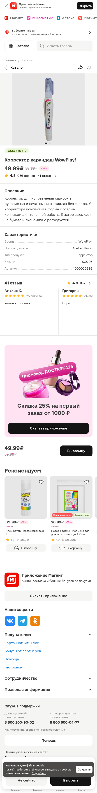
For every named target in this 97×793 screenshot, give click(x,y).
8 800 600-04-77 (64, 722)
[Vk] (10, 620)
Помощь (12, 659)
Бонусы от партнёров (23, 651)
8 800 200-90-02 (19, 722)
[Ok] (35, 620)
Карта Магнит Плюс (22, 643)
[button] (48, 33)
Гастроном (14, 667)
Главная (10, 60)
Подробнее (39, 773)
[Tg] (22, 620)
